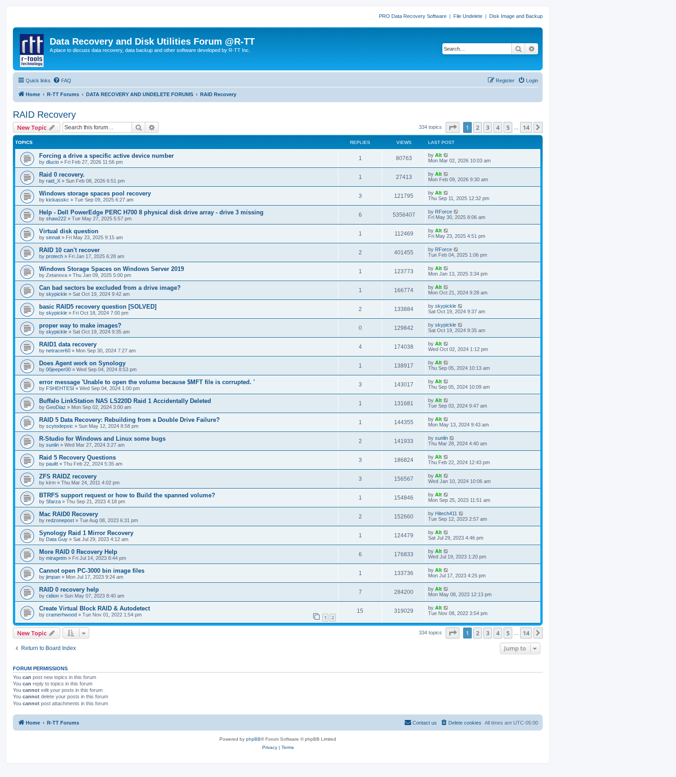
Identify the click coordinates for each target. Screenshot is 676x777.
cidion (52, 596)
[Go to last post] (446, 155)
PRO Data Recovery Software (413, 16)
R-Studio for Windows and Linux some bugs (102, 438)
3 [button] (487, 127)
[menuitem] (62, 80)
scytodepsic (59, 426)
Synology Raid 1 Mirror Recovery (86, 533)
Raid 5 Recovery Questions (77, 457)
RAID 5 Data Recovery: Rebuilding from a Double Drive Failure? (129, 419)
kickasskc (57, 199)
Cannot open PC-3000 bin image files (91, 570)
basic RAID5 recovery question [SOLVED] (97, 306)
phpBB (253, 739)
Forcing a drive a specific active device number (106, 155)
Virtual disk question (68, 231)
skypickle (56, 294)
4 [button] (497, 127)
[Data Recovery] (32, 48)
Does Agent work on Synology (82, 363)
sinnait (53, 237)
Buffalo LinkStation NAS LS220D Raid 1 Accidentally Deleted (125, 400)
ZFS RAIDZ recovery (68, 476)
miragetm (56, 558)
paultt (52, 463)
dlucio (52, 162)
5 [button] (508, 127)
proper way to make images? (80, 325)
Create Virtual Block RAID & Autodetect (94, 608)
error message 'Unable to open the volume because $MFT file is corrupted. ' (147, 382)
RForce (443, 211)
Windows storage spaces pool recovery (95, 193)
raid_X (53, 181)
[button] (452, 127)
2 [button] (477, 127)
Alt (438, 155)
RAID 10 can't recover (69, 250)
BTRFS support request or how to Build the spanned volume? (127, 495)
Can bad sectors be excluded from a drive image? (110, 287)
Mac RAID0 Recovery (68, 514)
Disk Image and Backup (516, 16)
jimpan (53, 577)
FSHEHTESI (60, 388)
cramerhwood (61, 614)
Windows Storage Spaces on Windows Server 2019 (111, 268)
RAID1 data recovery (68, 344)
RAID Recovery (44, 114)
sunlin (52, 445)
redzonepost (60, 520)
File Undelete (467, 16)
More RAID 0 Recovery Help (78, 551)
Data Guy (57, 539)
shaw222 (56, 218)
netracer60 (58, 350)
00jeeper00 (58, 369)
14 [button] (526, 127)
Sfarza (53, 501)
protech (54, 256)
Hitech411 (446, 513)
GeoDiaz (56, 407)
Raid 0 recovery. (62, 174)
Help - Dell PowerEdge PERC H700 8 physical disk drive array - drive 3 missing (151, 212)
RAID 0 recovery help (69, 589)
